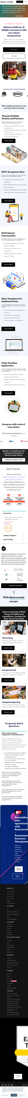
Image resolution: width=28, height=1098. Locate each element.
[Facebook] (2, 1085)
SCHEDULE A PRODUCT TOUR (14, 460)
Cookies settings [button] (4, 1095)
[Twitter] (6, 1085)
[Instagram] (9, 1085)
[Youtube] (12, 1085)
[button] (19, 16)
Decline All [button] (21, 1095)
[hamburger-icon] (26, 2)
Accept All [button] (14, 1095)
